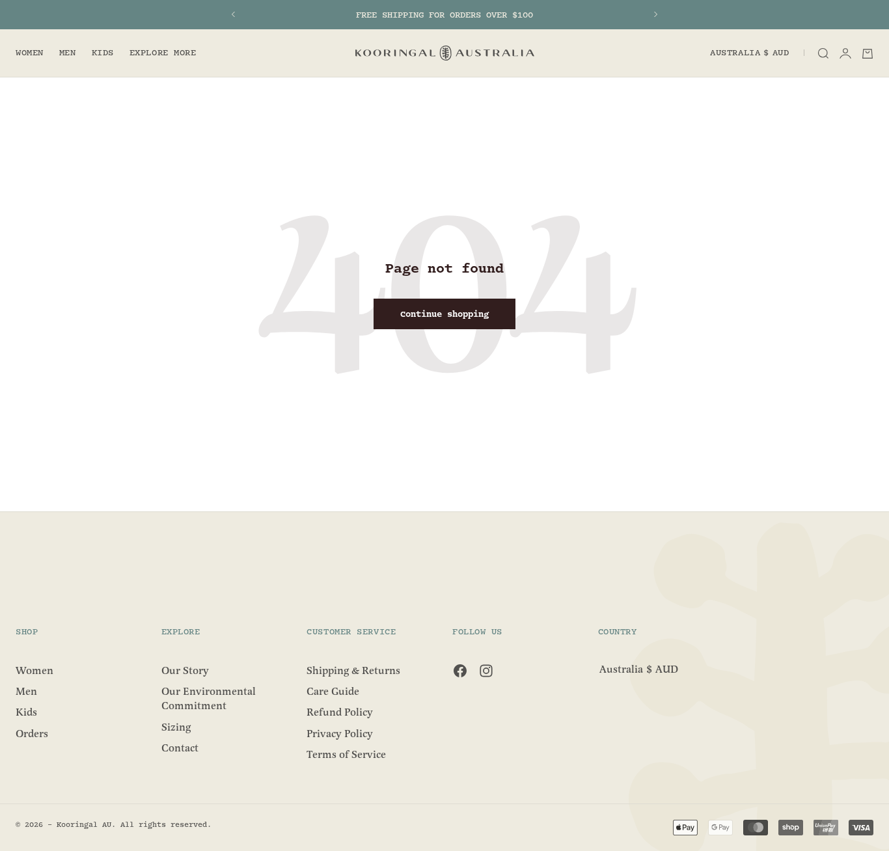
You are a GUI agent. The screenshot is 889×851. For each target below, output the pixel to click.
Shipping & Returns (353, 670)
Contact (179, 748)
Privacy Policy (340, 733)
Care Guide (333, 691)
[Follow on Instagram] (486, 671)
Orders (32, 733)
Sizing (176, 726)
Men (67, 53)
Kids (103, 53)
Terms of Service (346, 754)
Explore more (163, 53)
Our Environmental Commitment (208, 698)
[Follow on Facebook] (460, 671)
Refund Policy (340, 712)
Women (30, 53)
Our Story (185, 670)
